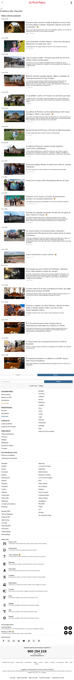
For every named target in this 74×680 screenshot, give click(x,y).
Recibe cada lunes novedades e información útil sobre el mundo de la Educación (26, 563)
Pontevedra (42, 422)
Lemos (40, 414)
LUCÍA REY (28, 315)
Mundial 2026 (5, 511)
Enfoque (41, 489)
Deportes (4, 483)
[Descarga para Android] (70, 628)
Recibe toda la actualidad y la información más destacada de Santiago (24, 604)
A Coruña (41, 393)
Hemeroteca (5, 400)
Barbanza (41, 402)
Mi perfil (3, 410)
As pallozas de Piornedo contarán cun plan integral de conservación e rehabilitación (44, 147)
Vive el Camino (43, 492)
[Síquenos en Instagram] (14, 641)
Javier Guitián (30, 257)
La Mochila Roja (43, 495)
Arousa (40, 399)
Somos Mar (5, 498)
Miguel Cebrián (30, 171)
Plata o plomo (42, 483)
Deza (40, 408)
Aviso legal (12, 677)
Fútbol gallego (6, 531)
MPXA (66, 662)
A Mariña (41, 396)
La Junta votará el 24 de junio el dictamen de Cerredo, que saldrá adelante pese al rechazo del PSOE (48, 289)
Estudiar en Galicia (44, 475)
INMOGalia (4, 442)
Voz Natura (52, 662)
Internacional (5, 478)
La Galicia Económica (8, 504)
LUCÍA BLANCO (29, 121)
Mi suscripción (6, 394)
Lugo (40, 417)
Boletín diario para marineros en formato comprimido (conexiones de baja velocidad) (27, 576)
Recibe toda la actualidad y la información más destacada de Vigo (23, 610)
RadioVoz (35, 662)
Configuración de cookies (58, 677)
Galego (41, 385)
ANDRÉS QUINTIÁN (30, 33)
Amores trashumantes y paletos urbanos (40, 254)
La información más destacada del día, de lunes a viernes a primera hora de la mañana (28, 542)
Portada (3, 466)
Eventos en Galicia (7, 445)
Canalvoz (46, 662)
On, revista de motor (44, 515)
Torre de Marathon (7, 514)
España (3, 475)
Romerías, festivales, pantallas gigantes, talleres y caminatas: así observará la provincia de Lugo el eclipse (47, 77)
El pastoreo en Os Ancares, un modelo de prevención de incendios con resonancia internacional (45, 197)
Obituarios (4, 501)
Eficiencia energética (8, 455)
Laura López (29, 244)
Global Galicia (43, 472)
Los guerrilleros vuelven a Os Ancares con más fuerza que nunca (48, 95)
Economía (4, 472)
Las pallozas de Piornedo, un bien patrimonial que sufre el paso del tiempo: (48, 113)
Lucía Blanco (29, 87)
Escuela (41, 512)
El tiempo (4, 507)
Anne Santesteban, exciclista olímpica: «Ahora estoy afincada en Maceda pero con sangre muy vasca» (48, 42)
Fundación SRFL (19, 662)
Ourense (41, 420)
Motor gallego (5, 534)
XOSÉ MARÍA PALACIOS (31, 203)
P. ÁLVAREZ (28, 103)
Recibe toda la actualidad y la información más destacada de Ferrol (23, 596)
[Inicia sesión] (70, 2)
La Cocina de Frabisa (45, 478)
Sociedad (4, 486)
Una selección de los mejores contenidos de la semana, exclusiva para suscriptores (27, 555)
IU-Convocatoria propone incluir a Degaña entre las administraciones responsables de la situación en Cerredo (45, 324)
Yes (39, 509)
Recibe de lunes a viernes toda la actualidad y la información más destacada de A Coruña (28, 590)
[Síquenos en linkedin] (19, 641)
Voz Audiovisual (28, 662)
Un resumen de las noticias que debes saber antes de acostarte (23, 549)
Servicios (4, 437)
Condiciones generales (44, 677)
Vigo (39, 428)
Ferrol (40, 411)
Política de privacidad (22, 677)
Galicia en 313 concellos (46, 431)
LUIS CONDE (29, 135)
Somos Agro (5, 495)
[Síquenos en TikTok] (29, 641)
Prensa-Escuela (60, 662)
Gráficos (4, 492)
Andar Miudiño (6, 526)
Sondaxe (41, 662)
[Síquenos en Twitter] (8, 641)
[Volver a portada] (37, 2)
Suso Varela (29, 222)
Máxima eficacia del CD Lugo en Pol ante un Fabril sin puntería (48, 130)
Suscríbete (5, 403)
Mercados (41, 503)
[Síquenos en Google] (39, 641)
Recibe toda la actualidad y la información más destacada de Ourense (24, 617)
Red (39, 480)
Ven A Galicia (42, 486)
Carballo (41, 405)
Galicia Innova (43, 498)
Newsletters (5, 413)
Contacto (4, 448)
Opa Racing (5, 520)
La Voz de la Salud (44, 466)
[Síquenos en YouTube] (24, 641)
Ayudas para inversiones (9, 458)
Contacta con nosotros (8, 426)
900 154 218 (37, 651)
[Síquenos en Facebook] (3, 641)
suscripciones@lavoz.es (37, 655)
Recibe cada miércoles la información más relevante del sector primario (24, 569)
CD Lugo (4, 523)
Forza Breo (5, 528)
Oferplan (4, 440)
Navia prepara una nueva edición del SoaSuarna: (47, 270)
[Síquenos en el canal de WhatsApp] (34, 641)
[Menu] (2, 2)
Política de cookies (33, 677)
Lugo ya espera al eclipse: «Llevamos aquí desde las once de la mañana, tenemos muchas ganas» (47, 58)
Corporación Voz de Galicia (8, 662)
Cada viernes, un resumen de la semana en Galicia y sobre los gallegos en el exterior (27, 583)
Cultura (3, 489)
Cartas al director (6, 424)
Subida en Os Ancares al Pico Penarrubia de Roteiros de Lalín (47, 180)
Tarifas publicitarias (7, 434)
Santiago (41, 425)
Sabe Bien (41, 469)
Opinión (3, 480)
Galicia (3, 469)
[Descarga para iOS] (66, 628)
